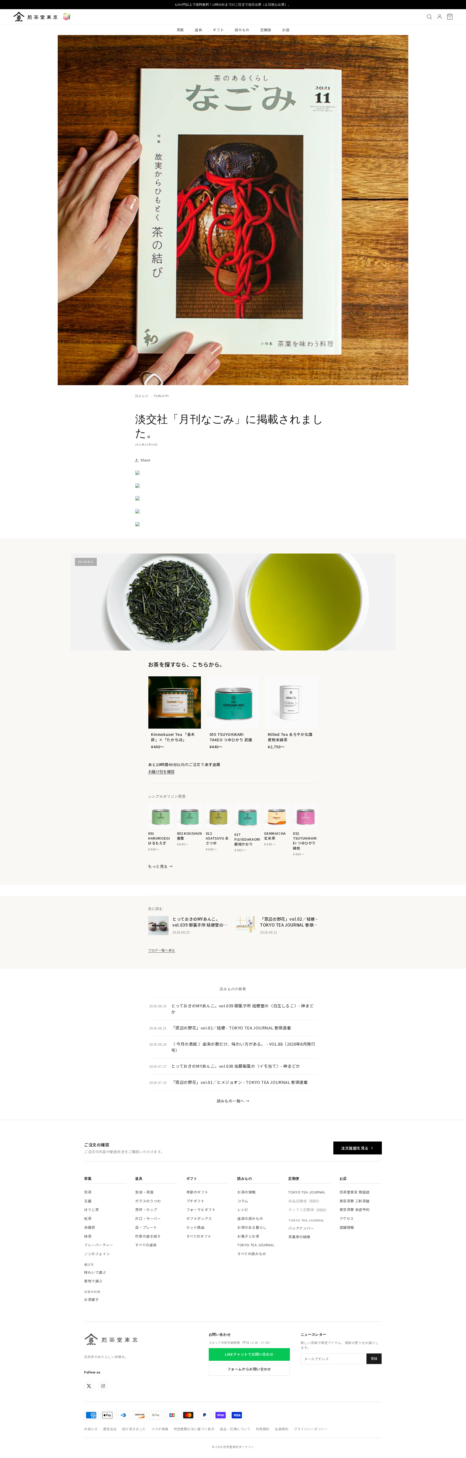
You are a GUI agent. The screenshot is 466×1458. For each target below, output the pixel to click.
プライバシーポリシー (311, 1428)
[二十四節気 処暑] (66, 17)
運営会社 (109, 1428)
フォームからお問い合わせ (249, 1369)
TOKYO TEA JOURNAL (256, 1244)
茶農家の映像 (299, 1236)
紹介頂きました (134, 1428)
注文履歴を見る (355, 1148)
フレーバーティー (98, 1244)
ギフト (218, 29)
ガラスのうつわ (148, 1200)
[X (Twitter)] (89, 1386)
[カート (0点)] (450, 16)
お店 (285, 29)
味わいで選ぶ (95, 1272)
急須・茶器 (144, 1192)
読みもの (242, 29)
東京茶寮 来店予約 (355, 1209)
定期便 (265, 29)
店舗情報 (347, 1227)
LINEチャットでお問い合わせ (249, 1354)
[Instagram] (103, 1386)
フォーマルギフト (201, 1209)
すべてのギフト (198, 1236)
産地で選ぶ (93, 1280)
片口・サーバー (148, 1218)
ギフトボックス (199, 1218)
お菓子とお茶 (248, 1236)
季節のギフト (197, 1192)
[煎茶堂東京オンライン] (35, 16)
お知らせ (91, 1428)
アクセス (347, 1218)
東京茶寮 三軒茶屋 (355, 1200)
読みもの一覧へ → (233, 1101)
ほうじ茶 (91, 1209)
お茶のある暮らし (252, 1227)
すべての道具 (146, 1244)
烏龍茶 (89, 1227)
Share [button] (145, 460)
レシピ (242, 1209)
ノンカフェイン (97, 1253)
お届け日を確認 (161, 771)
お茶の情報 (246, 1192)
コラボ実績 (159, 1428)
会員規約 (281, 1428)
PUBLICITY (161, 396)
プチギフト (195, 1200)
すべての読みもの (251, 1253)
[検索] (429, 16)
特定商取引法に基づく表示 (194, 1428)
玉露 (87, 1200)
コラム (242, 1200)
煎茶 (87, 1192)
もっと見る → (160, 866)
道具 (198, 29)
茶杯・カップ (146, 1209)
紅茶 (87, 1218)
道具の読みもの (250, 1218)
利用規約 (262, 1428)
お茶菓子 (91, 1299)
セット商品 (195, 1227)
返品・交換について (235, 1428)
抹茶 (87, 1236)
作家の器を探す (148, 1236)
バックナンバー (301, 1228)
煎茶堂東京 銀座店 (355, 1192)
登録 (374, 1358)
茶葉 (180, 29)
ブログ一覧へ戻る (161, 950)
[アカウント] (439, 16)
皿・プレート (146, 1227)
